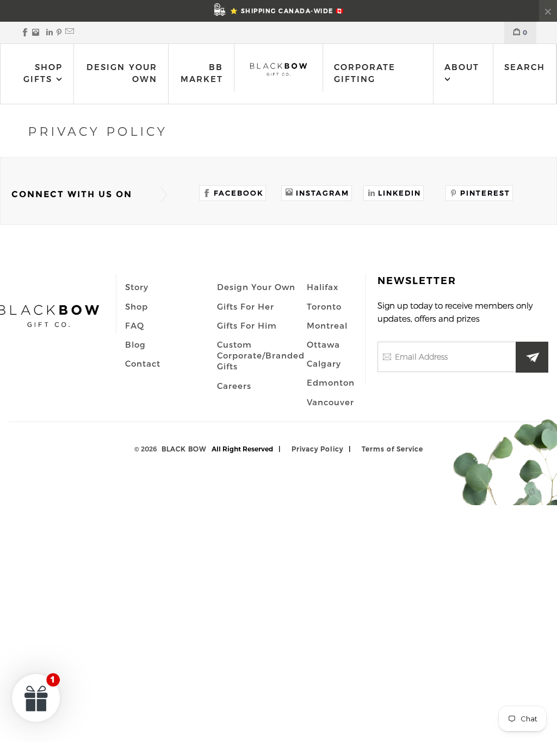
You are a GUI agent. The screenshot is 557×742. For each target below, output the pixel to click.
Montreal (327, 325)
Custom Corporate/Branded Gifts (261, 355)
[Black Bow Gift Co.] (278, 69)
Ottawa (323, 344)
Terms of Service (392, 448)
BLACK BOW (184, 448)
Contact (142, 363)
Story (136, 287)
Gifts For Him (247, 325)
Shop (136, 306)
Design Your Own (121, 73)
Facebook (238, 192)
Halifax (322, 287)
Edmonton (331, 382)
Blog (135, 344)
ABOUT (461, 67)
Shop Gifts (43, 73)
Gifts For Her (245, 306)
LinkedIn (399, 192)
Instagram (322, 192)
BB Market (202, 73)
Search (524, 67)
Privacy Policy (317, 448)
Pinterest (485, 192)
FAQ (134, 325)
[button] (36, 697)
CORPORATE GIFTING (364, 73)
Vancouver (330, 402)
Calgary (324, 363)
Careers (234, 386)
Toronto (324, 306)
